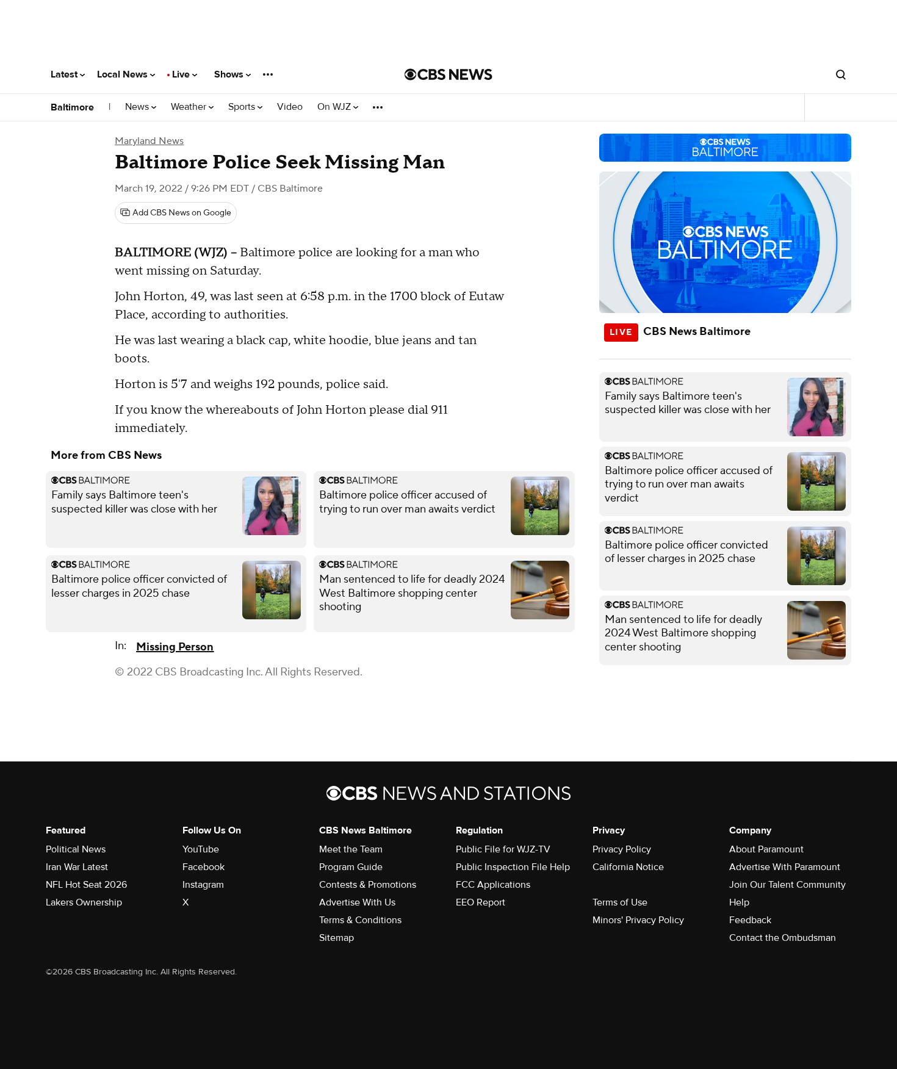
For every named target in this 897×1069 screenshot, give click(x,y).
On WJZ (335, 107)
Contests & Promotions (367, 885)
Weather (190, 107)
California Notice (628, 867)
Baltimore (72, 107)
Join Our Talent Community (787, 885)
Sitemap (336, 938)
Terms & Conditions (360, 920)
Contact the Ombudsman (782, 938)
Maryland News (149, 141)
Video (290, 107)
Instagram (203, 885)
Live (182, 74)
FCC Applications (493, 885)
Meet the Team (351, 849)
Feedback (750, 920)
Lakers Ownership (84, 902)
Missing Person (175, 647)
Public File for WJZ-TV (503, 849)
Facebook (203, 867)
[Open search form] (840, 74)
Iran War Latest (77, 867)
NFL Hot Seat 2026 (86, 885)
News (138, 107)
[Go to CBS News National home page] (448, 74)
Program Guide (351, 867)
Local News (123, 74)
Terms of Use (620, 902)
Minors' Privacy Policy (638, 920)
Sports (243, 107)
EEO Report (480, 902)
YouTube (200, 849)
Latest (65, 74)
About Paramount (766, 849)
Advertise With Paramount (784, 867)
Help (739, 902)
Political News (76, 849)
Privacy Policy (622, 849)
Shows (230, 74)
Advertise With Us (357, 902)
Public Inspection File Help (513, 867)
